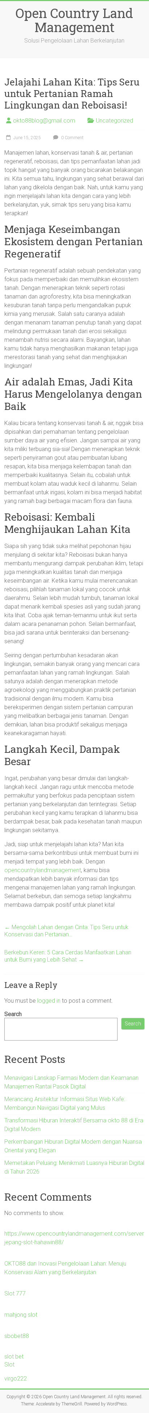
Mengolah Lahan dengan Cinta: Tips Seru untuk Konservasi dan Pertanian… (66, 931)
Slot (9, 1364)
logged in (48, 1000)
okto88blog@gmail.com (44, 120)
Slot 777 (15, 1293)
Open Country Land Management (74, 20)
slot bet (14, 1356)
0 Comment (72, 137)
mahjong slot (20, 1314)
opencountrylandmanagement (42, 870)
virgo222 (15, 1378)
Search (13, 1014)
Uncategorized (114, 120)
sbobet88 (16, 1336)
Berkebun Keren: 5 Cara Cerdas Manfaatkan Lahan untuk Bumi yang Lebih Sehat (67, 956)
